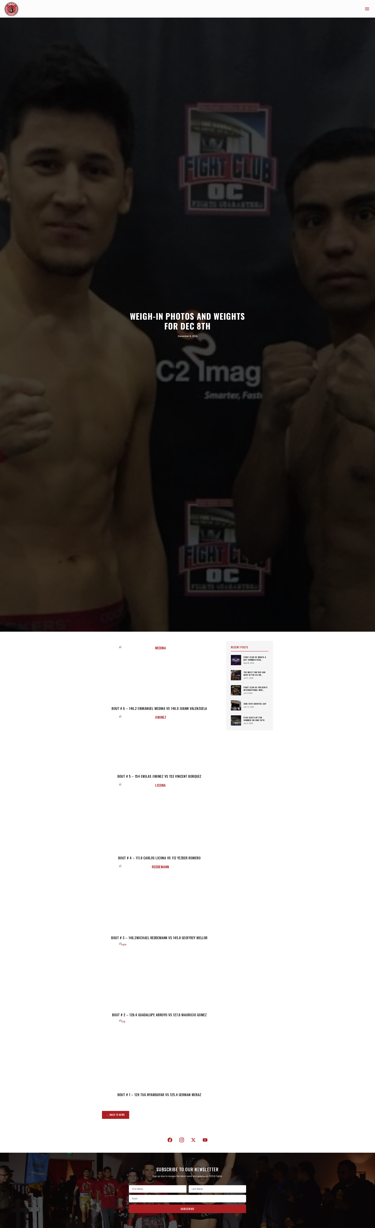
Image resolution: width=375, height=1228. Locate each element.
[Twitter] (193, 1140)
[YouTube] (205, 1140)
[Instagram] (181, 1140)
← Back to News (115, 1114)
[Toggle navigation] (367, 8)
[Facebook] (170, 1140)
